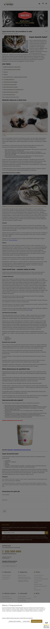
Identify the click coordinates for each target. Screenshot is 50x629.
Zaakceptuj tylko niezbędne (15, 621)
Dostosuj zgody (26, 621)
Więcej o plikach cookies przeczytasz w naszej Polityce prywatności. (17, 618)
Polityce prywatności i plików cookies (10, 608)
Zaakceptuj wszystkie (36, 621)
